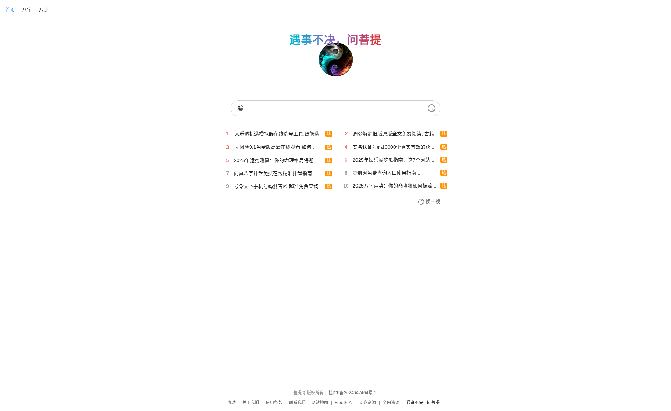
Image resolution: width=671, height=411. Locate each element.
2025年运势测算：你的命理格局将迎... (276, 160)
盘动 (231, 402)
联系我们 (297, 402)
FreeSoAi (344, 402)
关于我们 (250, 402)
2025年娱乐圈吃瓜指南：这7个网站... (393, 160)
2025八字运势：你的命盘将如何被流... (394, 186)
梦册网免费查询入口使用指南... (386, 173)
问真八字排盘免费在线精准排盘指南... (275, 173)
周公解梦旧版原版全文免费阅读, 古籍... (395, 134)
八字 (27, 10)
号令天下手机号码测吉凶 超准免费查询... (278, 186)
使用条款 (274, 402)
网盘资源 (367, 402)
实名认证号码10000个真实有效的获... (393, 147)
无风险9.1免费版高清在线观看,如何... (275, 147)
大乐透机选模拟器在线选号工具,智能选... (279, 134)
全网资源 (391, 402)
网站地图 (319, 402)
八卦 (44, 10)
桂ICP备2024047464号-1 (352, 392)
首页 (10, 10)
